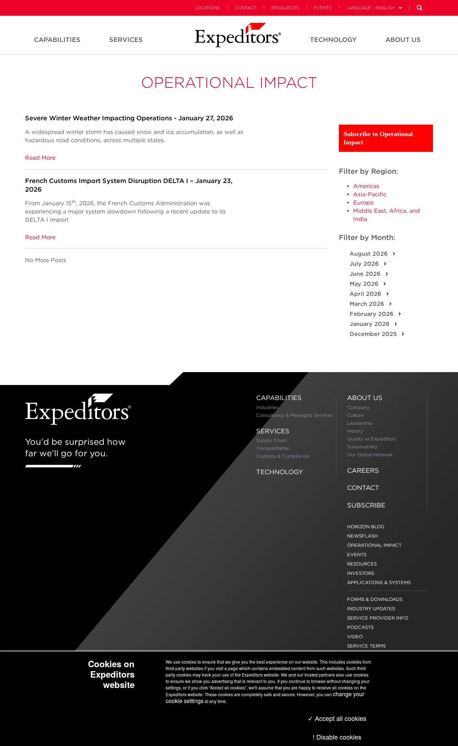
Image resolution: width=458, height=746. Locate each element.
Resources (285, 7)
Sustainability (362, 446)
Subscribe (366, 505)
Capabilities (279, 397)
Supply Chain (271, 440)
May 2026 (365, 283)
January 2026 (370, 324)
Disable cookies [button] (338, 736)
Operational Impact (229, 82)
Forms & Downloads (375, 599)
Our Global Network (370, 454)
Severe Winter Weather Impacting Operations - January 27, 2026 (129, 118)
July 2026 (365, 263)
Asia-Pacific (369, 194)
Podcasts (360, 627)
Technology (279, 472)
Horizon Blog (365, 526)
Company (358, 407)
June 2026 (366, 273)
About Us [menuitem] (403, 39)
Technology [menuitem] (333, 39)
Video (355, 636)
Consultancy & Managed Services (294, 415)
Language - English (370, 7)
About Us (365, 397)
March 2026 (368, 303)
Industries (267, 407)
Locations (207, 7)
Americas (366, 186)
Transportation (273, 448)
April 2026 (366, 293)
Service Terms (366, 646)
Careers (363, 470)
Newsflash (362, 536)
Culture (355, 415)
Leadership (360, 423)
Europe (363, 202)
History (355, 431)
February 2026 (372, 314)
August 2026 (370, 253)
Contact (246, 7)
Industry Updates (371, 608)
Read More (40, 157)
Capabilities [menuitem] (57, 39)
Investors (360, 573)
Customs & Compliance (282, 456)
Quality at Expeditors (371, 439)
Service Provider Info (377, 618)
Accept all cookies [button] (339, 718)
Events (323, 7)
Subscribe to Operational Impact (378, 138)
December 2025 (374, 334)
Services (272, 431)
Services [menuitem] (126, 39)
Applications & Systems (379, 582)
